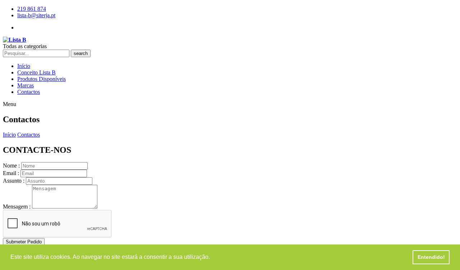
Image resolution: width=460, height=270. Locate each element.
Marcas (25, 85)
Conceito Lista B (36, 72)
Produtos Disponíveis (41, 79)
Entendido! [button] (431, 257)
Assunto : (13, 181)
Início (23, 66)
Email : (11, 173)
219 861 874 (31, 9)
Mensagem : (17, 206)
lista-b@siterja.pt (36, 15)
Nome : (11, 166)
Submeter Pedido (24, 241)
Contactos (28, 92)
